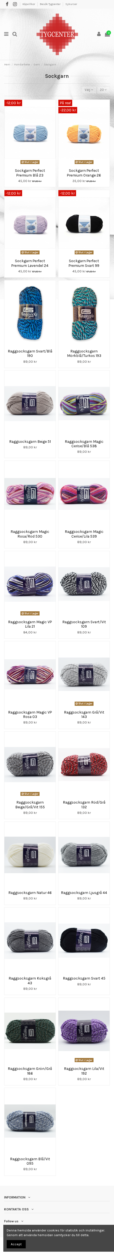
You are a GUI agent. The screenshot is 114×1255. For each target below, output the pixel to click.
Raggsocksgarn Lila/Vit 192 (84, 1070)
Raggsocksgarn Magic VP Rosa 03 (30, 714)
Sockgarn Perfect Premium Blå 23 (30, 172)
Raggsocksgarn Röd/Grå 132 (84, 804)
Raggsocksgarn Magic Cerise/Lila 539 (84, 533)
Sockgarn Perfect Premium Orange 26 (84, 172)
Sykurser (71, 4)
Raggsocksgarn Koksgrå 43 (30, 980)
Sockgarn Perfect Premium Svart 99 (84, 263)
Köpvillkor (29, 4)
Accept (16, 1244)
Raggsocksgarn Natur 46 (30, 892)
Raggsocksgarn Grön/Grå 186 (30, 1070)
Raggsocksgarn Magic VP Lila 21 (30, 624)
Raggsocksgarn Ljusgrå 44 (84, 892)
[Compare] (27, 164)
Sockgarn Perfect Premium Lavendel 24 (29, 263)
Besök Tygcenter (50, 4)
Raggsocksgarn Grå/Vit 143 (84, 714)
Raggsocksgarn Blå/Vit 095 (30, 1161)
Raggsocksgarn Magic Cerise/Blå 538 (84, 443)
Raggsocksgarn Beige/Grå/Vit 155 (30, 804)
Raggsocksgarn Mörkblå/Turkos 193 (84, 353)
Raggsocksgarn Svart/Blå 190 (30, 353)
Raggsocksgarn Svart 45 (84, 978)
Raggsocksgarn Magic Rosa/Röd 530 (30, 533)
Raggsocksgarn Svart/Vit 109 (84, 624)
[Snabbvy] (33, 164)
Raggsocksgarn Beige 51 (30, 441)
